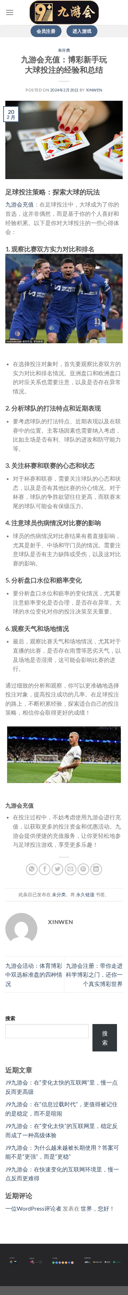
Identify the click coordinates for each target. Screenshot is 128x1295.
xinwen (94, 90)
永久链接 (85, 894)
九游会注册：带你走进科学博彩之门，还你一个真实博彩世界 (94, 974)
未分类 (64, 50)
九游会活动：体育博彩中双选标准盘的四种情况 (33, 974)
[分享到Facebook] (44, 869)
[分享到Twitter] (57, 869)
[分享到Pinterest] (83, 869)
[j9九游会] (64, 12)
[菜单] (9, 12)
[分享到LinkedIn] (96, 869)
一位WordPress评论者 (33, 1208)
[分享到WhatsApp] (32, 869)
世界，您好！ (98, 1208)
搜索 (10, 1018)
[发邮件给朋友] (70, 869)
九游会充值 (19, 204)
